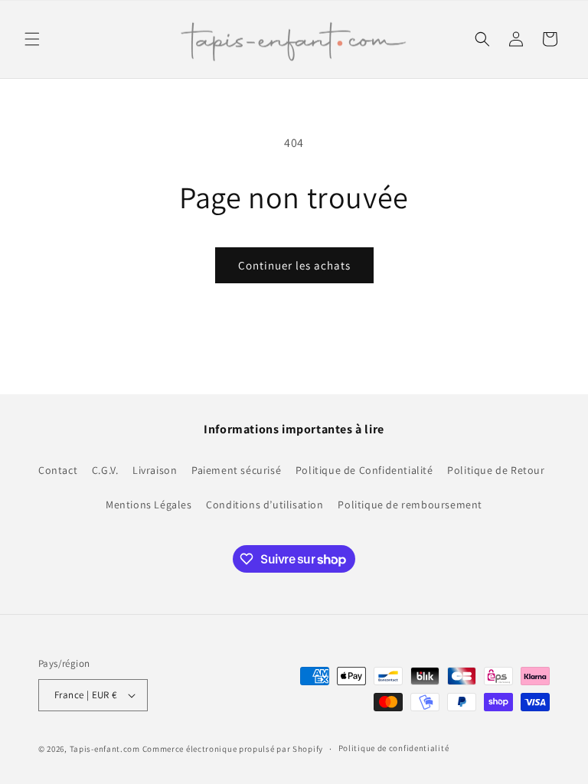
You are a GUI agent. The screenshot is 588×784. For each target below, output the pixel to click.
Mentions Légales (149, 504)
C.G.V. (105, 470)
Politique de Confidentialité (364, 470)
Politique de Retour (495, 470)
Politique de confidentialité (393, 748)
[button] (32, 39)
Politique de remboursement (410, 504)
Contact (57, 470)
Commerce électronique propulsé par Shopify (232, 748)
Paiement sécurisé (236, 470)
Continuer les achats (294, 265)
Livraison (154, 470)
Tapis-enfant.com (105, 748)
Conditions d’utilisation (264, 504)
